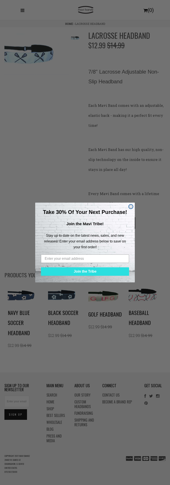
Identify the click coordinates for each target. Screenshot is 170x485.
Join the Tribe (85, 271)
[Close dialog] (131, 206)
